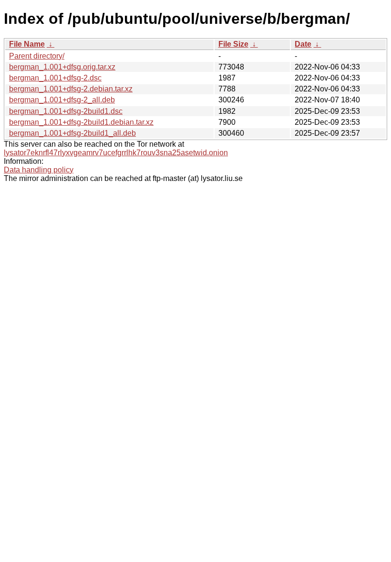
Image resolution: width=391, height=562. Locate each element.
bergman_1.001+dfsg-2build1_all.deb (72, 133)
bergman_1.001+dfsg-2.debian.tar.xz (71, 89)
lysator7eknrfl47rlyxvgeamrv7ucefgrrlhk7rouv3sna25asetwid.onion (116, 153)
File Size (233, 44)
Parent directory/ (36, 56)
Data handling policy (38, 170)
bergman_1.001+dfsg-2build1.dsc (66, 111)
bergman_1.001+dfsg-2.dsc (55, 78)
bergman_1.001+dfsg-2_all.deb (62, 100)
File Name (27, 44)
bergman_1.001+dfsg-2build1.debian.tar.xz (81, 122)
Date (303, 44)
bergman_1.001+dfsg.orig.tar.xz (62, 67)
